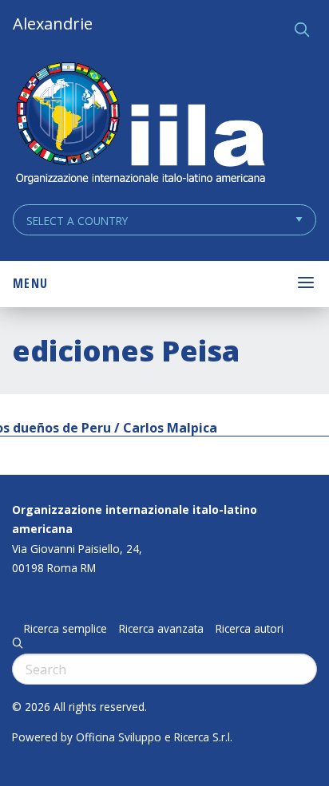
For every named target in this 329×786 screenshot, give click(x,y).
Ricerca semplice (65, 628)
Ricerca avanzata (161, 628)
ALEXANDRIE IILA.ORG (140, 125)
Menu (30, 283)
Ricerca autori (249, 628)
